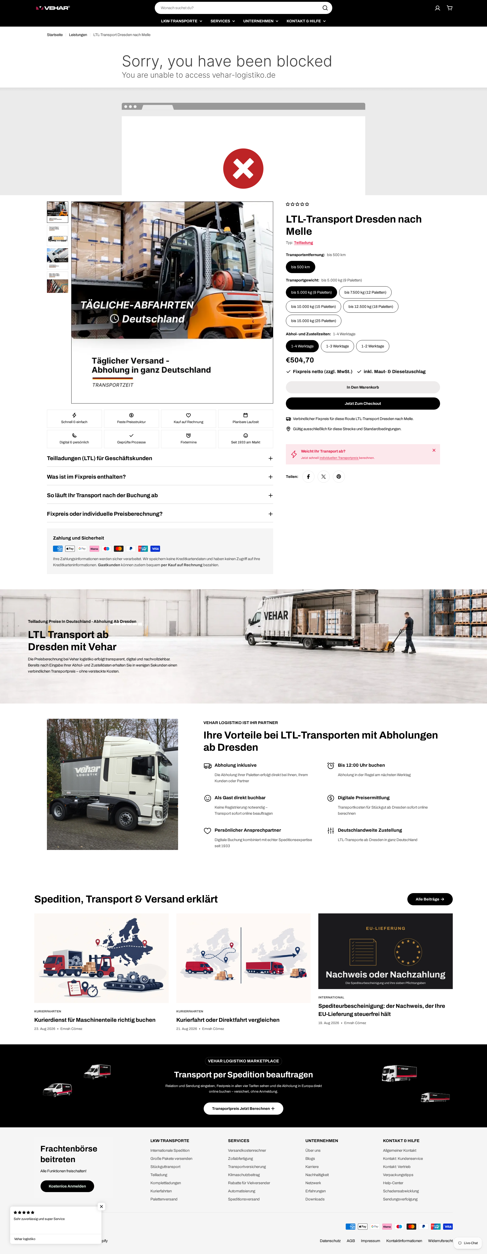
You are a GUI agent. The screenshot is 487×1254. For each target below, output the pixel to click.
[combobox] (243, 8)
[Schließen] (434, 450)
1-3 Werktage (337, 346)
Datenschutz (330, 1241)
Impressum (370, 1241)
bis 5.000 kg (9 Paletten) (311, 292)
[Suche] (325, 8)
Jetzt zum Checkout (363, 404)
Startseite (55, 35)
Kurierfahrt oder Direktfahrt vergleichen (228, 1020)
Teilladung (303, 243)
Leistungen (78, 35)
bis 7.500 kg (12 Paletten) (365, 292)
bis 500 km (300, 267)
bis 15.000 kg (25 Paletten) (313, 321)
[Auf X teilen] (324, 477)
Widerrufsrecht (440, 1241)
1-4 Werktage (302, 346)
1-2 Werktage (372, 346)
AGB (351, 1241)
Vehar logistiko (60, 1241)
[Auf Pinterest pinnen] (339, 477)
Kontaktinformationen (404, 1241)
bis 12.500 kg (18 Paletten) (371, 307)
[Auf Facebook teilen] (308, 477)
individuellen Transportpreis (339, 458)
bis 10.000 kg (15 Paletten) (313, 307)
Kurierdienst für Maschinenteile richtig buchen (94, 1020)
